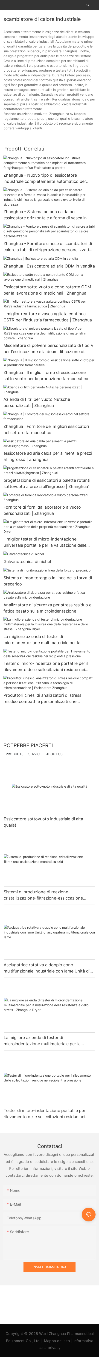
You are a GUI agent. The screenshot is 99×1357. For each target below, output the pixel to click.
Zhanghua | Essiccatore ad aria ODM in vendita (49, 266)
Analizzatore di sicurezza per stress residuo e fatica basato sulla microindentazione (47, 607)
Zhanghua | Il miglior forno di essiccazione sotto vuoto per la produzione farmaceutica (45, 375)
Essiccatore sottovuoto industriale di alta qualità (43, 822)
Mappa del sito (57, 1340)
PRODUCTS (14, 754)
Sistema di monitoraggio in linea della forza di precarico (47, 580)
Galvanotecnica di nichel (27, 561)
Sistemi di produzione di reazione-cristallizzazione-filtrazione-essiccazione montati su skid (43, 895)
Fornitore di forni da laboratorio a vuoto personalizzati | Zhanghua (42, 510)
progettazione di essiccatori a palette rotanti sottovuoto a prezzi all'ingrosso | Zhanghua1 (46, 483)
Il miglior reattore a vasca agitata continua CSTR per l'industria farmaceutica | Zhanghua (47, 316)
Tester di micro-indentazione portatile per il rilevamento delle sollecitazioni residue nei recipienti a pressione (45, 667)
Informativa (83, 1340)
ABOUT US (54, 754)
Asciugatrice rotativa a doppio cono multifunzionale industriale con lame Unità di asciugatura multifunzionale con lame (47, 968)
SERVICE (34, 754)
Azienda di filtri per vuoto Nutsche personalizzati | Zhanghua (36, 402)
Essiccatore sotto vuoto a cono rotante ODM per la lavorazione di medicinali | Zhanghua (47, 289)
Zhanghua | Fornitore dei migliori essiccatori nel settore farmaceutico (46, 429)
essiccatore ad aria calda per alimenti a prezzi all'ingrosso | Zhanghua (47, 456)
